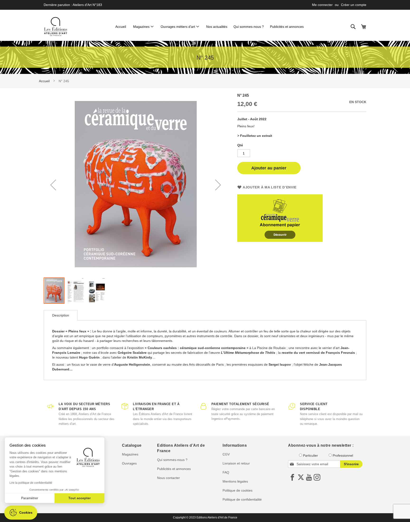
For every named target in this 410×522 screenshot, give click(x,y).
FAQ (226, 472)
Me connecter (322, 5)
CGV (226, 454)
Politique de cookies (237, 490)
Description (60, 315)
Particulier (310, 455)
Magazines (130, 454)
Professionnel (343, 455)
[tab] (61, 315)
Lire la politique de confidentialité (30, 482)
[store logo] (55, 26)
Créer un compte (353, 5)
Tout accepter (79, 498)
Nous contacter (168, 478)
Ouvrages (129, 463)
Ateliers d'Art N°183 (87, 5)
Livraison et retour (236, 463)
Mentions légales (235, 481)
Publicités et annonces (174, 469)
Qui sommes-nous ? (172, 460)
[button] (53, 185)
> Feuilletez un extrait (254, 136)
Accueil (44, 81)
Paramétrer (29, 498)
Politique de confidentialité (242, 499)
